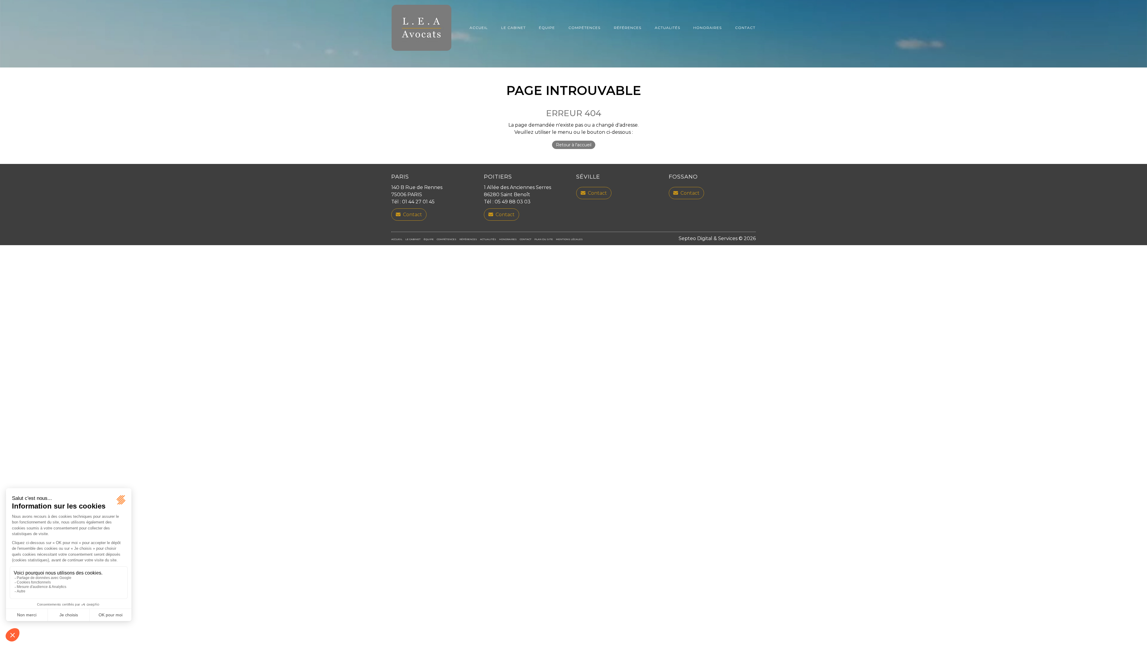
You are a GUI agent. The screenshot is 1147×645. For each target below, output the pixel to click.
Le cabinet (513, 27)
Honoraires (707, 27)
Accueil (479, 27)
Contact (745, 27)
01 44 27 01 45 (418, 202)
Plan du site (543, 239)
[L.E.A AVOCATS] (421, 28)
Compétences (584, 27)
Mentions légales (569, 239)
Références (627, 27)
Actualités (667, 27)
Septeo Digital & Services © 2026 (717, 238)
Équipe (547, 27)
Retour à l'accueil (573, 145)
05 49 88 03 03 (512, 202)
